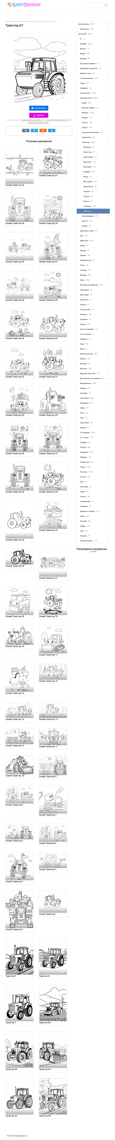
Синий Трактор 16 (15, 693)
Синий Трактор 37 (48, 261)
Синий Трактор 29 (48, 415)
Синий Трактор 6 (14, 840)
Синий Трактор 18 (15, 646)
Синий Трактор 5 (47, 843)
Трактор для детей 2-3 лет (33, 120)
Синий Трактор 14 (15, 719)
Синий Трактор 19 (48, 616)
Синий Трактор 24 (15, 539)
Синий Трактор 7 (47, 815)
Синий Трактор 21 (48, 578)
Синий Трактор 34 (15, 338)
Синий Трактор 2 (14, 929)
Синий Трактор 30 (15, 415)
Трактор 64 (45, 1069)
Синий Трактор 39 (48, 223)
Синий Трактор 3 (47, 869)
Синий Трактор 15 (48, 681)
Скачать (40, 115)
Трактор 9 (11, 976)
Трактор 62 (45, 1116)
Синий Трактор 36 (15, 300)
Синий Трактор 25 (48, 491)
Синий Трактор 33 (48, 338)
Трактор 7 (11, 1022)
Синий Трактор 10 (15, 775)
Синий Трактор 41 (48, 175)
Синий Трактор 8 (14, 805)
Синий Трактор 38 (15, 261)
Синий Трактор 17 (48, 654)
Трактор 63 (11, 1116)
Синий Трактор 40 (15, 223)
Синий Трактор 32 (15, 376)
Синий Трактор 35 (48, 300)
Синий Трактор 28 (15, 453)
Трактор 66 (45, 1022)
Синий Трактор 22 (15, 566)
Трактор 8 (44, 976)
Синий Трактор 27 (48, 453)
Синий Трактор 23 (48, 530)
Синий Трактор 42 (15, 185)
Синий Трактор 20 (15, 616)
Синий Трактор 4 (14, 881)
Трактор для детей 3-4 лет (57, 120)
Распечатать (40, 108)
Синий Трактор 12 (15, 745)
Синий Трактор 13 (48, 719)
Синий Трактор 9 (47, 776)
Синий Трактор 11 (48, 746)
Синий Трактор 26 (15, 491)
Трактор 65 (11, 1069)
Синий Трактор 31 (48, 376)
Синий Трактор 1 (47, 914)
